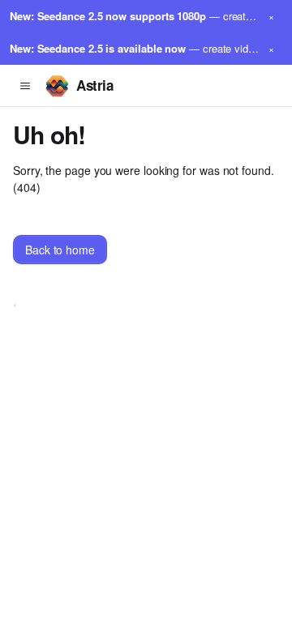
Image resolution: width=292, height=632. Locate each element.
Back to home (60, 249)
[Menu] (25, 85)
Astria (94, 85)
